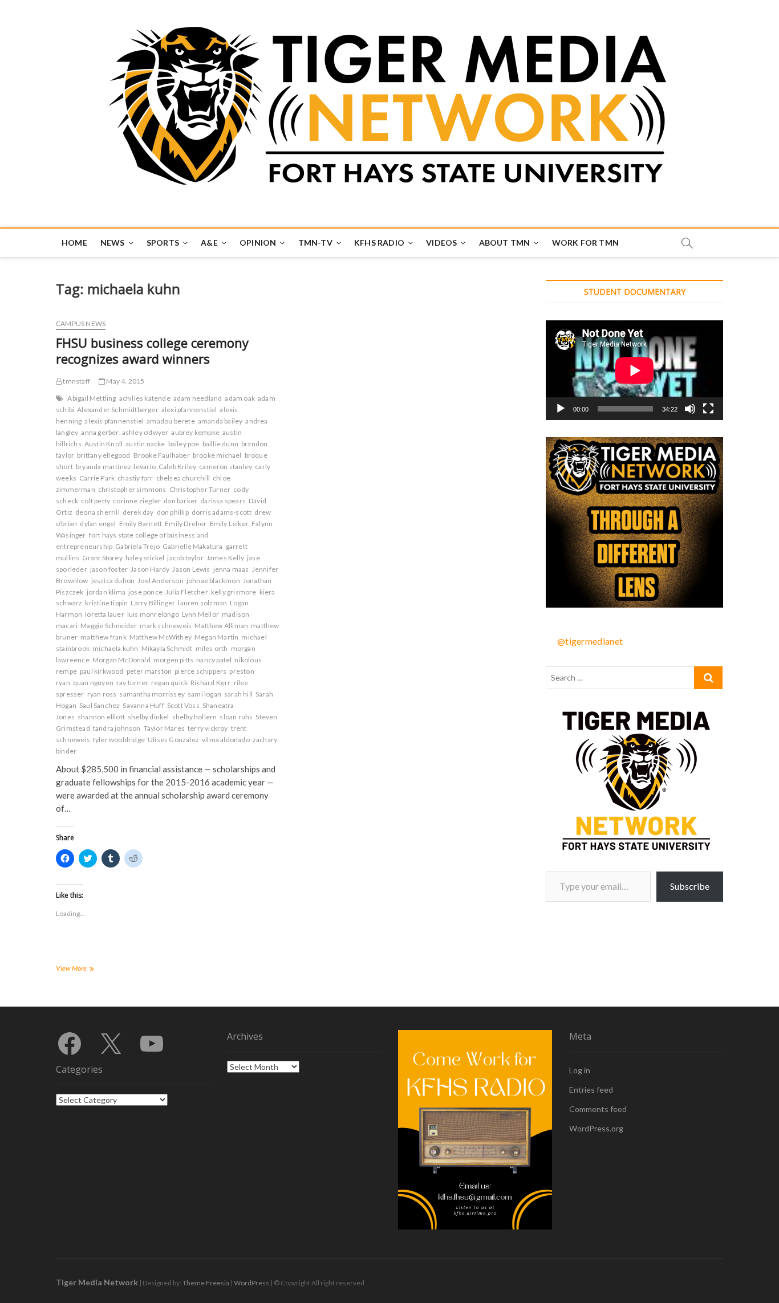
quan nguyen (93, 682)
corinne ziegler (137, 500)
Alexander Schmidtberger (118, 409)
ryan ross (102, 694)
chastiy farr (135, 478)
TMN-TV (315, 242)
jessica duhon (113, 580)
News (112, 242)
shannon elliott (101, 716)
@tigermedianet (590, 641)
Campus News (81, 323)
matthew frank (103, 637)
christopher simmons (132, 489)
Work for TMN (585, 242)
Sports (163, 242)
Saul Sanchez (99, 705)
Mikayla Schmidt (167, 648)
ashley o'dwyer (145, 432)
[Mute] (690, 408)
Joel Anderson (160, 580)
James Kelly (225, 557)
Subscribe (689, 886)
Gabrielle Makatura (193, 546)
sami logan (204, 694)
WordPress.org (596, 1128)
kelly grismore (234, 592)
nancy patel (214, 659)
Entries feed (591, 1089)
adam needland (197, 398)
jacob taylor (185, 557)
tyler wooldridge (119, 739)
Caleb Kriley (177, 466)
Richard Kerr (210, 682)
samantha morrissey (152, 694)
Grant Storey (102, 557)
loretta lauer (104, 614)
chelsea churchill (183, 478)
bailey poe (184, 443)
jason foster (109, 569)
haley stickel (145, 557)
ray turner (132, 682)
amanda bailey (220, 421)
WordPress (251, 1282)
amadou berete (171, 421)
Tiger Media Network (97, 1282)
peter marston (149, 671)
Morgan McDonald (121, 659)
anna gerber (100, 432)
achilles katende (145, 398)
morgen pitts (173, 659)
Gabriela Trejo (137, 546)
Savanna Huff (143, 705)
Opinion (258, 242)
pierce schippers (200, 671)
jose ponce (145, 592)
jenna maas (231, 569)
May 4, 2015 (124, 381)
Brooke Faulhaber (161, 455)
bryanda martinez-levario (116, 466)
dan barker (180, 500)
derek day (138, 512)
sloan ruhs (236, 716)
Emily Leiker (229, 523)
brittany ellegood (103, 455)
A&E (209, 242)
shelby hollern (194, 716)
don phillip (173, 512)
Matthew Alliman (221, 625)
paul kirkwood (102, 671)
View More (86, 969)
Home (74, 242)
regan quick (169, 682)
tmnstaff (76, 381)
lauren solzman (202, 602)
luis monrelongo (153, 614)
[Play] (560, 408)
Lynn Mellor (200, 614)
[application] (634, 370)
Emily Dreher (185, 523)
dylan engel (98, 523)
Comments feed (598, 1109)
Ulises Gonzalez (173, 739)
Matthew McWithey (160, 637)
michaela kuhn (115, 648)
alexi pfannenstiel (189, 409)
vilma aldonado (226, 739)
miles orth (212, 648)
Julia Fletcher (186, 592)
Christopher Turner (200, 489)
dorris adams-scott (222, 512)
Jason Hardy (150, 569)
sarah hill (238, 694)
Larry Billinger (153, 602)
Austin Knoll (103, 443)
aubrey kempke (195, 432)
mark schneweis (166, 625)
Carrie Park (97, 478)
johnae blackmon (213, 580)
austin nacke (145, 443)
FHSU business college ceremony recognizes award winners (152, 350)
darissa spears (223, 500)
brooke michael (217, 455)
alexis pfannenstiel (114, 421)
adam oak (240, 398)
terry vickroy (208, 728)
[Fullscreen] (708, 408)
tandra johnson (117, 728)
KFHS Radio (379, 242)
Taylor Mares (164, 728)
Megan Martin (216, 637)
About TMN (504, 242)
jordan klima (106, 592)
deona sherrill (97, 512)
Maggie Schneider (108, 625)
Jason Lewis (191, 569)
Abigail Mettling (91, 398)
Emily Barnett (141, 523)
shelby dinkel (148, 716)
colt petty (95, 500)
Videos (441, 242)
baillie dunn (220, 443)
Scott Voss (183, 705)
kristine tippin (106, 602)
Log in (579, 1070)
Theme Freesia (205, 1282)
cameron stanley (225, 466)
